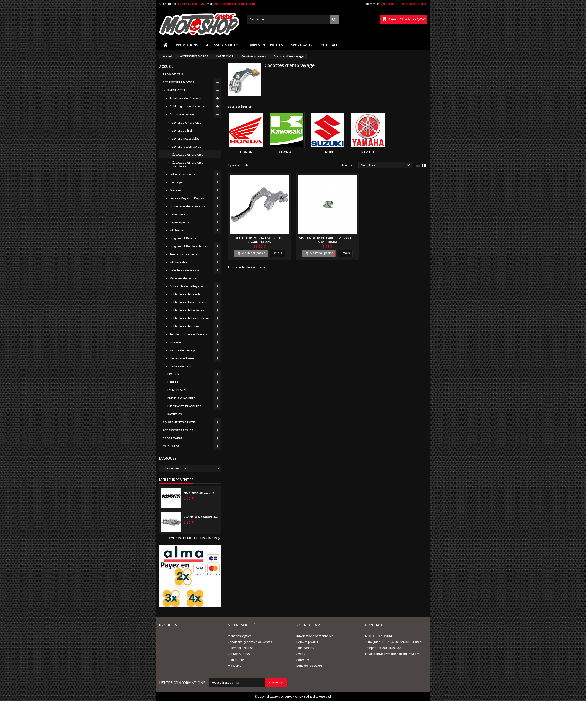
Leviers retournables (186, 146)
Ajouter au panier (251, 253)
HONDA (246, 152)
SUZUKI (327, 152)
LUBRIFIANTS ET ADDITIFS (184, 406)
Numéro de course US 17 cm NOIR (201, 492)
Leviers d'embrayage (186, 122)
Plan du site (236, 660)
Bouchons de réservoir (185, 98)
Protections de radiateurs (187, 206)
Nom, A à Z (386, 165)
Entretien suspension (184, 174)
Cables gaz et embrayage (187, 106)
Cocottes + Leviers (182, 114)
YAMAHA (368, 152)
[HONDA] (246, 130)
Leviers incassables (185, 138)
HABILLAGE (174, 382)
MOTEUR (173, 374)
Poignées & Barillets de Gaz (189, 246)
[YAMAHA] (368, 130)
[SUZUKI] (327, 130)
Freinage (176, 182)
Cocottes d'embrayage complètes (187, 164)
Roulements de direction (186, 294)
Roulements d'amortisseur (188, 302)
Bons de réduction (309, 665)
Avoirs (300, 654)
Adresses (303, 660)
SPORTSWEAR (301, 45)
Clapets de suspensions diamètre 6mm (201, 516)
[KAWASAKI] (287, 130)
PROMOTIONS (187, 45)
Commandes (305, 648)
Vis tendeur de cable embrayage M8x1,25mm (327, 240)
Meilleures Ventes (176, 479)
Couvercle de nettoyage (186, 286)
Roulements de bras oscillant (190, 318)
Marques (167, 458)
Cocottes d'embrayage (187, 154)
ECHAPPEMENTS (178, 390)
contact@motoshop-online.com (235, 4)
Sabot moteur (179, 214)
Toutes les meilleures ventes (195, 539)
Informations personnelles (315, 636)
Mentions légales (240, 636)
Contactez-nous (239, 654)
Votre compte (310, 625)
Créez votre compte (413, 4)
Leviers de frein (183, 130)
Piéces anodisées (182, 358)
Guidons (176, 190)
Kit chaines (177, 230)
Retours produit (307, 642)
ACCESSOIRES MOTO (222, 45)
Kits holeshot (179, 262)
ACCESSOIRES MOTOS (178, 82)
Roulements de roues (185, 326)
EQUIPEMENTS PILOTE (179, 422)
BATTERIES (174, 414)
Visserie (175, 342)
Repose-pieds (179, 222)
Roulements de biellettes (187, 310)
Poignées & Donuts (183, 238)
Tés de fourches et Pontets (188, 334)
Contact (374, 625)
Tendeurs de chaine (184, 254)
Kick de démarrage (183, 350)
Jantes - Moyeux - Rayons (187, 198)
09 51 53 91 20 (187, 4)
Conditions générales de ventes (250, 642)
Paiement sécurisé (241, 648)
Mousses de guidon (183, 278)
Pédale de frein (180, 366)
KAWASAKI (287, 152)
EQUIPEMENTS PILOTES (265, 45)
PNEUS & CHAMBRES (181, 398)
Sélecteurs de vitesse (185, 270)
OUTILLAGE (329, 45)
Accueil (166, 66)
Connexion (388, 4)
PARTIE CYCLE (176, 90)
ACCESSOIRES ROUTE (178, 430)
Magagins (234, 665)
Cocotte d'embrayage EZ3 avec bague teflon (259, 240)
